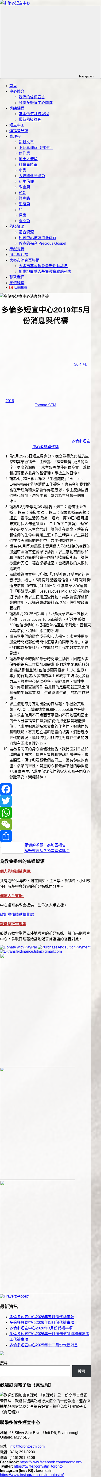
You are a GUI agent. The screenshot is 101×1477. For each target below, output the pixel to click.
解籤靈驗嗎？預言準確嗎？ (47, 851)
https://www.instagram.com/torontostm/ (32, 1475)
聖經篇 (24, 204)
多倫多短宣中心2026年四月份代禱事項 (41, 1323)
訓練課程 (16, 108)
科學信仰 (26, 181)
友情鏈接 (16, 283)
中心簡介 (16, 91)
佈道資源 (16, 226)
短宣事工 (16, 125)
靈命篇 (24, 221)
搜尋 (4, 1363)
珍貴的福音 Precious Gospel (42, 243)
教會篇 (24, 187)
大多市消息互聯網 (24, 260)
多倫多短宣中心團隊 (36, 103)
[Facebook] (45, 789)
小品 (22, 170)
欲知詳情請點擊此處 (17, 915)
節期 (22, 193)
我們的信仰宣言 (32, 97)
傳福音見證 (18, 131)
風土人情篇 (28, 159)
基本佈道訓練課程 (34, 114)
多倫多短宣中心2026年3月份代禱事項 (41, 1328)
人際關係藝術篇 (32, 176)
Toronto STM (45, 405)
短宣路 (24, 198)
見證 (22, 215)
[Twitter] (45, 801)
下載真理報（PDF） (36, 148)
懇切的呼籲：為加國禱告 (45, 845)
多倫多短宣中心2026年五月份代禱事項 (41, 1317)
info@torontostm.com (27, 1446)
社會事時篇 (28, 165)
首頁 (13, 86)
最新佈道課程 (30, 120)
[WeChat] (45, 824)
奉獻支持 (16, 249)
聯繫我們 (16, 277)
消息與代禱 (18, 255)
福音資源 (26, 232)
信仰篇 (24, 153)
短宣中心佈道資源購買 (37, 238)
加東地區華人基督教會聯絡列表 (45, 272)
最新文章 (26, 142)
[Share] (45, 836)
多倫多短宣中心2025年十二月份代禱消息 (43, 1345)
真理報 (15, 136)
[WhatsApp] (45, 812)
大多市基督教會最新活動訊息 (43, 266)
